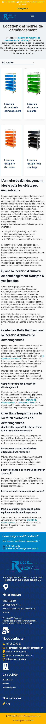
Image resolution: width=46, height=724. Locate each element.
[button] (32, 16)
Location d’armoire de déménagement (12, 107)
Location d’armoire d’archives (9, 164)
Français (22, 8)
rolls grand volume (26, 402)
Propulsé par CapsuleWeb (23, 721)
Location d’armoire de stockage (34, 164)
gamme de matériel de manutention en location (22, 39)
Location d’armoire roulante (32, 107)
